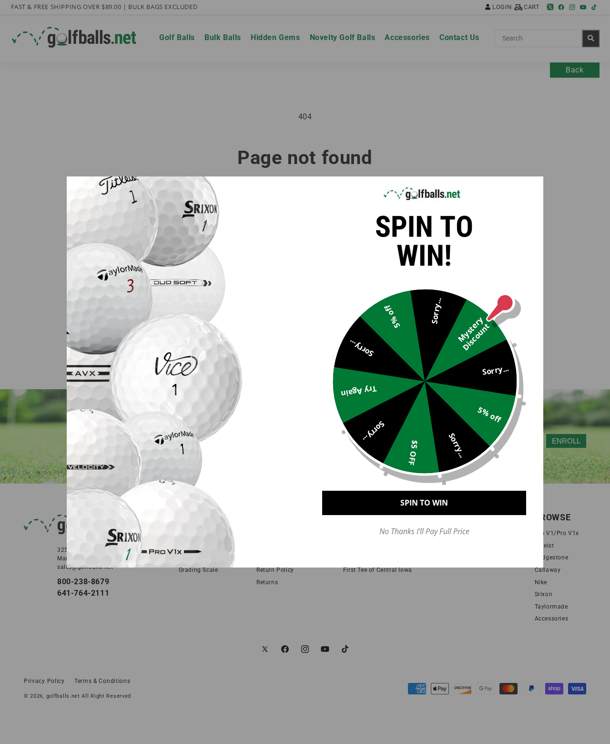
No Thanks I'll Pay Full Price (424, 532)
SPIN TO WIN (424, 502)
